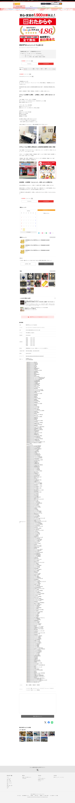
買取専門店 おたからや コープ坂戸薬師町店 (34, 555)
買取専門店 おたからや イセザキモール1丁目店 (34, 370)
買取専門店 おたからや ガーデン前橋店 (33, 564)
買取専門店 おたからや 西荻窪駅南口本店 (33, 466)
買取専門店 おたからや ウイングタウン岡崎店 (34, 528)
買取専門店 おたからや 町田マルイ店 (32, 571)
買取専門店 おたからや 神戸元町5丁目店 (33, 460)
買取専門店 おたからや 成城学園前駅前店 (33, 381)
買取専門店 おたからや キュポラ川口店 (33, 406)
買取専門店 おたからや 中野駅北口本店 (33, 451)
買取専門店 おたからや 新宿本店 (32, 396)
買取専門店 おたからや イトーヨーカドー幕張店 (34, 435)
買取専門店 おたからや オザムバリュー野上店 (34, 642)
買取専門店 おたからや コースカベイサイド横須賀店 (35, 599)
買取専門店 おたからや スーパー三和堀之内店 (34, 550)
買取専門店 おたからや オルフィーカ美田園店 (34, 596)
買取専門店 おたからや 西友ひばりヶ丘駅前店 (34, 442)
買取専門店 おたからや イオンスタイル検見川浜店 (35, 647)
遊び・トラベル (9, 783)
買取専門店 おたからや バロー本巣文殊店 (33, 643)
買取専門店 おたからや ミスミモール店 (33, 591)
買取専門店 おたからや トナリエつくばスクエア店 (35, 526)
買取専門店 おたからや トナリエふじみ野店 (34, 573)
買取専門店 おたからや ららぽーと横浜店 (33, 654)
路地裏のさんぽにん (41, 779)
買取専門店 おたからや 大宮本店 (32, 452)
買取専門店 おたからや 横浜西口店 (32, 417)
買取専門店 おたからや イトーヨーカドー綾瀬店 (34, 416)
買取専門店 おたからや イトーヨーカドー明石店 (34, 470)
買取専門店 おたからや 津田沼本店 (32, 601)
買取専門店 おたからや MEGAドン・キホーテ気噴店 (35, 626)
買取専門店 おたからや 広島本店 (32, 544)
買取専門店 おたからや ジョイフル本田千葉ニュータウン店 (36, 581)
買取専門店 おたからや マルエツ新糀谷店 (33, 409)
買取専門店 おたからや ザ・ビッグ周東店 (33, 582)
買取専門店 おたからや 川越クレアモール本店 (34, 427)
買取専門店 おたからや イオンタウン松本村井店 (34, 456)
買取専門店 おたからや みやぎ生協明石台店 (34, 587)
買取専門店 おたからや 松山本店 (32, 548)
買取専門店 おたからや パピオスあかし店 (33, 534)
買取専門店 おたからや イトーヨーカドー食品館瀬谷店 (35, 602)
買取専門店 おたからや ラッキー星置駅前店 (34, 577)
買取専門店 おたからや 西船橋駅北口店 (33, 434)
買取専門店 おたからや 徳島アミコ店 (32, 477)
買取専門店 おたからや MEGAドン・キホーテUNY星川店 (36, 648)
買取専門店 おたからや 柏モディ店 (32, 415)
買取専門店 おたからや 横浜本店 (32, 362)
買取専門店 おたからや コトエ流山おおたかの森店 (35, 420)
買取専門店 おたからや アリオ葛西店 (32, 535)
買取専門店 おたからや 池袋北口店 (32, 363)
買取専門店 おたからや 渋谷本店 (32, 405)
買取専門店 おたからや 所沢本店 (32, 419)
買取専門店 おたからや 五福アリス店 (32, 575)
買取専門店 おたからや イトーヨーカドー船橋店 (34, 483)
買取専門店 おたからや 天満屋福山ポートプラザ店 (35, 627)
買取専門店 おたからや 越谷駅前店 (32, 394)
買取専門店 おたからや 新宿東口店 (32, 397)
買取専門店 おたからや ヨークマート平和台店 (34, 623)
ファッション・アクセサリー (38, 55)
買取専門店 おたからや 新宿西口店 (32, 369)
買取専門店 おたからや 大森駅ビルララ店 (33, 391)
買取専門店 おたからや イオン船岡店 (32, 450)
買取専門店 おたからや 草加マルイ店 (32, 561)
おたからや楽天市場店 (29, 359)
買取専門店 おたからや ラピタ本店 (32, 595)
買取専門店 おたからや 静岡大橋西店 (32, 400)
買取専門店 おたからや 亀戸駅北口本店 (33, 475)
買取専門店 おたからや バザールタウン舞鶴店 (34, 598)
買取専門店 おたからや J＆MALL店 (32, 557)
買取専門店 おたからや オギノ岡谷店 (32, 610)
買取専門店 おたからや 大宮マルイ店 (32, 542)
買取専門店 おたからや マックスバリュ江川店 (34, 600)
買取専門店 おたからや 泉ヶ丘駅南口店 (33, 529)
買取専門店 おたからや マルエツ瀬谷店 (33, 449)
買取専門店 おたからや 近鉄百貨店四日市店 (34, 655)
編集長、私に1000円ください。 (27, 777)
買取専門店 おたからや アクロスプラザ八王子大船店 (35, 609)
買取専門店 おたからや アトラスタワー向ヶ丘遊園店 (35, 390)
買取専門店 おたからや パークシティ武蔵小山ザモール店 (36, 377)
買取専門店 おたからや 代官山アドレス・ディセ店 (35, 537)
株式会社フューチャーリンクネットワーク (38, 794)
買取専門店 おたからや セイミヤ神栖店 (33, 570)
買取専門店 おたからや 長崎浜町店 (32, 634)
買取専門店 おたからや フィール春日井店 (33, 474)
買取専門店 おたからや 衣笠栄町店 (32, 371)
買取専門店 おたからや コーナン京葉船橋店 (34, 556)
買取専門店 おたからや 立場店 (31, 367)
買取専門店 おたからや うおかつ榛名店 (33, 576)
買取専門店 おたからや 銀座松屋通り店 (33, 368)
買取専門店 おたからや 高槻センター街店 (33, 584)
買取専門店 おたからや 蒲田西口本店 (32, 433)
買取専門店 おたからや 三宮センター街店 (33, 385)
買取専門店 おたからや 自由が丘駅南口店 (33, 436)
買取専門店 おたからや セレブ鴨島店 (32, 563)
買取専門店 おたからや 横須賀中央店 (32, 372)
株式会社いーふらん (30, 444)
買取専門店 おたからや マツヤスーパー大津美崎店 (35, 590)
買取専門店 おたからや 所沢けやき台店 (33, 376)
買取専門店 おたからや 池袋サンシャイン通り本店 (35, 429)
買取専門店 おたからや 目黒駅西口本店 (33, 465)
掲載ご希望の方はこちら (37, 716)
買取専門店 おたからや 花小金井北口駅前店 (34, 446)
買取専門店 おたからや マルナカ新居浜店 (33, 447)
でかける (43, 6)
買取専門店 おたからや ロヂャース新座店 (33, 621)
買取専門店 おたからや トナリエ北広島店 (33, 566)
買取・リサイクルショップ (26, 55)
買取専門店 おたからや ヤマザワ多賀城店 (33, 639)
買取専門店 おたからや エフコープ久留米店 (34, 641)
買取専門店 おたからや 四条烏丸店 (32, 411)
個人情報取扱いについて (25, 795)
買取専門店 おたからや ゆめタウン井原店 (33, 574)
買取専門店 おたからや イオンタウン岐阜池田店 (34, 523)
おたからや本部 (29, 443)
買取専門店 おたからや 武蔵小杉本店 (32, 558)
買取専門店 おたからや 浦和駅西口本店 (33, 463)
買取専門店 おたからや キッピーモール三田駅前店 (35, 464)
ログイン (49, 3)
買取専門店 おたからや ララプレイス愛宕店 (34, 583)
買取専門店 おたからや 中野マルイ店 (32, 408)
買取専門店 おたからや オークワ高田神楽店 (34, 592)
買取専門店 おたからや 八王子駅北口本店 (33, 440)
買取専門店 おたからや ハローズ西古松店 (33, 605)
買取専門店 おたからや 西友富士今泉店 (33, 472)
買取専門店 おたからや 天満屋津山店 (32, 480)
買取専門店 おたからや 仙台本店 (32, 478)
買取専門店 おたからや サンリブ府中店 (33, 560)
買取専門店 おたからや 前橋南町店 (32, 402)
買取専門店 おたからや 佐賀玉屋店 (32, 572)
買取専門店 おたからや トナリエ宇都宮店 (33, 468)
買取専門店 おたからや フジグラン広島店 (33, 533)
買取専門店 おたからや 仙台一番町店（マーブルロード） (36, 617)
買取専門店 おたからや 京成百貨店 (32, 657)
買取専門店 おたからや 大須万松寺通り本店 (34, 454)
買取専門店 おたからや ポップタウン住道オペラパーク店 (36, 518)
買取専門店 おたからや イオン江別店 (32, 616)
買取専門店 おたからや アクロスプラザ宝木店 (34, 651)
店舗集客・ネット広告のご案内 (63, 9)
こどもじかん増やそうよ (41, 778)
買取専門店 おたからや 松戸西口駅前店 (33, 384)
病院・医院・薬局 (9, 785)
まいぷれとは (19, 795)
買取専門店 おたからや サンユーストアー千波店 (34, 662)
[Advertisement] (37, 755)
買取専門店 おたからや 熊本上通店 (32, 629)
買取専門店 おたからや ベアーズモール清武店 (34, 565)
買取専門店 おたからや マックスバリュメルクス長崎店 (35, 410)
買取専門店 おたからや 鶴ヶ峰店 (32, 366)
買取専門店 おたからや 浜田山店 (32, 392)
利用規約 (32, 795)
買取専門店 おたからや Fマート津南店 (33, 589)
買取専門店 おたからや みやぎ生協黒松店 (33, 525)
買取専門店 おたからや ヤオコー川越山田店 (34, 619)
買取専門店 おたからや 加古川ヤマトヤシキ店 (34, 476)
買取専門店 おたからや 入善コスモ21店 (33, 551)
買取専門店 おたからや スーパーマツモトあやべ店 (35, 578)
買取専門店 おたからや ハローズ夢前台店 (33, 585)
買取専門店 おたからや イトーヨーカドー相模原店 (35, 524)
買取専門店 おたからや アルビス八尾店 (33, 622)
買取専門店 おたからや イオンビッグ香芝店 (34, 398)
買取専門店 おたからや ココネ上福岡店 (33, 644)
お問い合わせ (36, 795)
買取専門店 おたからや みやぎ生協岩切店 (33, 553)
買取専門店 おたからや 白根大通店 (32, 631)
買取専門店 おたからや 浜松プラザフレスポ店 (34, 545)
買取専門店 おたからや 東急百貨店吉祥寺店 (34, 660)
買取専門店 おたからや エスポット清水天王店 (34, 604)
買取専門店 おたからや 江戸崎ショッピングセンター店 (35, 588)
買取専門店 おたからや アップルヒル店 (33, 653)
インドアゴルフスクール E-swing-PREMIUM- (34, 445)
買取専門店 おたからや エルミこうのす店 (33, 567)
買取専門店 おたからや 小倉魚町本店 (32, 431)
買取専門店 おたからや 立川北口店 (32, 395)
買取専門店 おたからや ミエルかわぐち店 (33, 387)
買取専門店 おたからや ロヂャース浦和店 (33, 612)
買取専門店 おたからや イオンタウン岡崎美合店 (34, 379)
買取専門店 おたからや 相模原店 (32, 399)
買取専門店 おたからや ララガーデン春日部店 (34, 638)
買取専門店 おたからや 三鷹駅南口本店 (33, 462)
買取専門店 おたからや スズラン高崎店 (33, 646)
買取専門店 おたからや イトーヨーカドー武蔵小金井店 (35, 426)
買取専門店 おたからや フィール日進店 (33, 606)
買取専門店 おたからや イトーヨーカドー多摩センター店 (36, 441)
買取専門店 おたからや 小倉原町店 (32, 473)
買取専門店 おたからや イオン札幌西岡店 (33, 618)
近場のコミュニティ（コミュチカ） (59, 777)
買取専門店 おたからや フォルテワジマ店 (33, 519)
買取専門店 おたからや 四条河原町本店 (33, 430)
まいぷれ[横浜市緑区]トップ (11, 9)
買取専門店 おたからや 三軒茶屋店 (32, 382)
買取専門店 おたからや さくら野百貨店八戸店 (34, 479)
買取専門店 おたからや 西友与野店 (32, 388)
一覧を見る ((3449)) (52, 237)
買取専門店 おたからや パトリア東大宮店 (33, 469)
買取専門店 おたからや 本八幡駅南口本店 (33, 383)
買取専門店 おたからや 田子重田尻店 (32, 579)
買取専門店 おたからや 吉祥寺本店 (32, 421)
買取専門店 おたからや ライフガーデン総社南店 (34, 424)
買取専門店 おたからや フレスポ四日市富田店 (34, 607)
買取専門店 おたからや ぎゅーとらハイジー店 (34, 559)
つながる (56, 6)
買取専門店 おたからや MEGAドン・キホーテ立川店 (35, 628)
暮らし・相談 (9, 780)
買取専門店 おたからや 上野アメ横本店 (33, 412)
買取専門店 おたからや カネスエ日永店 (33, 467)
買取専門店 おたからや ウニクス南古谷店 (33, 538)
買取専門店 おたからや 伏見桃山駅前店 (33, 458)
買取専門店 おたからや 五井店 (31, 375)
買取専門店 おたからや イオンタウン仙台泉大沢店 (35, 586)
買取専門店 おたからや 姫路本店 (32, 413)
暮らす (31, 6)
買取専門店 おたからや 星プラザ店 (32, 471)
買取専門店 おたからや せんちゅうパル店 (33, 633)
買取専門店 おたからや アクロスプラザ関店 (34, 594)
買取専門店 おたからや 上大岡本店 (32, 364)
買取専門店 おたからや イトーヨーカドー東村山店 (35, 414)
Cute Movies (24, 778)
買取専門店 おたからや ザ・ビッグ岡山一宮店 (34, 540)
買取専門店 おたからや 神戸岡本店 (32, 461)
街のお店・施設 (19, 6)
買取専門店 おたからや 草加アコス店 (32, 386)
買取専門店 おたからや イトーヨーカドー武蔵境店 (35, 422)
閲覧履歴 (44, 3)
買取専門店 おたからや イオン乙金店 (32, 614)
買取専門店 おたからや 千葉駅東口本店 (33, 439)
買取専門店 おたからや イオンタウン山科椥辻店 (34, 635)
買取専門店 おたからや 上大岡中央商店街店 (34, 522)
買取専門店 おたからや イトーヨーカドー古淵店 (34, 403)
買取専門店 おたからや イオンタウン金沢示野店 (34, 539)
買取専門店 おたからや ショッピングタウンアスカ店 (35, 530)
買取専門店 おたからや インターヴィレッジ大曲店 (35, 459)
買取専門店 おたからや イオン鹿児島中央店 (34, 437)
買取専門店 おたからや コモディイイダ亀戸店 (34, 569)
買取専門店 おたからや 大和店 (31, 365)
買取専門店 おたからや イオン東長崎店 (33, 615)
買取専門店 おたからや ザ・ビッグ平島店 (33, 541)
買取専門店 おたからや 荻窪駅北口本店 (33, 547)
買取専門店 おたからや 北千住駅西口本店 (33, 453)
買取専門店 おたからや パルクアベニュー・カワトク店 (35, 630)
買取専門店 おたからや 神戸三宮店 (32, 656)
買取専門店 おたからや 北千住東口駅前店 (33, 380)
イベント (39, 777)
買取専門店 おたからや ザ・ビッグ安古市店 (34, 649)
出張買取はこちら (29, 358)
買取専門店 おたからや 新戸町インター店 (33, 659)
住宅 (7, 784)
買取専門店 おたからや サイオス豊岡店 (33, 645)
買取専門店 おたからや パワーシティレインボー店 (35, 389)
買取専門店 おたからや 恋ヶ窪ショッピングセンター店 (35, 562)
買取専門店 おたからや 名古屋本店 (32, 527)
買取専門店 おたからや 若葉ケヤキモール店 (34, 520)
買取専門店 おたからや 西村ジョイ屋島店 (33, 603)
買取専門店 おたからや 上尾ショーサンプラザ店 (34, 432)
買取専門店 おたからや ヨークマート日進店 (34, 636)
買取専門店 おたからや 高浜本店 (32, 625)
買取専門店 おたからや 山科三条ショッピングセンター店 (36, 632)
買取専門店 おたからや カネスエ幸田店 (33, 532)
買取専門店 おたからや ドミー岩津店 (32, 608)
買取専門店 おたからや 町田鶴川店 (32, 418)
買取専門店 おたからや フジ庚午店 (32, 531)
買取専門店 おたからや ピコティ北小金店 (33, 455)
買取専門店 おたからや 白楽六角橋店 (32, 568)
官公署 (8, 786)
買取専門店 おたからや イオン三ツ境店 (33, 407)
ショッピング (23, 9)
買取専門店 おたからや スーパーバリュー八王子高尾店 (35, 593)
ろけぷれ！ (39, 780)
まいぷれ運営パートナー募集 (54, 795)
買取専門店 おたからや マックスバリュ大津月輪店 (35, 611)
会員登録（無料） (28, 263)
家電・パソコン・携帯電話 (26, 56)
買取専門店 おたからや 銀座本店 (32, 404)
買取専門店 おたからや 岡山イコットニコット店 (34, 513)
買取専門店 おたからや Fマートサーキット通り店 (34, 549)
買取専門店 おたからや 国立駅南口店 (32, 536)
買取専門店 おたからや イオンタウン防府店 (34, 543)
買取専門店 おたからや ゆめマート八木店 (33, 580)
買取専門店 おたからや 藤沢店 (31, 373)
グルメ (8, 777)
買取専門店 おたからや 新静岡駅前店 (32, 620)
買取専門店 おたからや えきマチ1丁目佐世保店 (34, 650)
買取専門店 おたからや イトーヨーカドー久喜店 (34, 393)
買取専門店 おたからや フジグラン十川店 (33, 401)
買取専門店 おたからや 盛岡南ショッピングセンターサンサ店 (36, 521)
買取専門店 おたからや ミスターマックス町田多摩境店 (35, 378)
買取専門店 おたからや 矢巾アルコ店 (32, 597)
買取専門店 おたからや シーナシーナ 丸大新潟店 (34, 457)
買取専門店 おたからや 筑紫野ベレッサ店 (33, 640)
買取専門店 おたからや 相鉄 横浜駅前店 (33, 374)
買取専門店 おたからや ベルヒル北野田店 (33, 516)
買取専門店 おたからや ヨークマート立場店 (34, 624)
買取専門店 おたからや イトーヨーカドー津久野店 (35, 438)
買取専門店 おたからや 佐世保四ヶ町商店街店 (34, 448)
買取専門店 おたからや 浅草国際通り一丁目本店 (34, 428)
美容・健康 (8, 779)
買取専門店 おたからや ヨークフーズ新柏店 (34, 637)
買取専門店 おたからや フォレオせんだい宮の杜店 (35, 552)
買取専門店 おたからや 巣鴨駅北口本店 (33, 423)
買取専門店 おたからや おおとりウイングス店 (34, 546)
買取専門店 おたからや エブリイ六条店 (33, 613)
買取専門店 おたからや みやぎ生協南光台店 (34, 554)
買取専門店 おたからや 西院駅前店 (32, 425)
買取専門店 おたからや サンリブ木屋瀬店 (33, 652)
